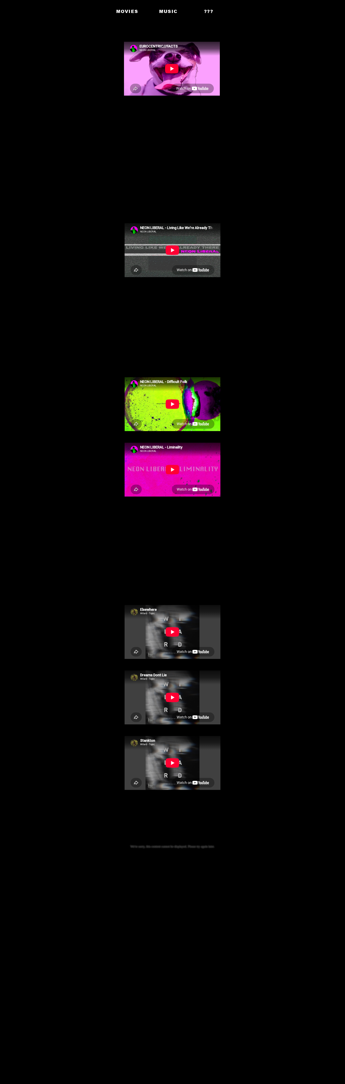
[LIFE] (89, 11)
